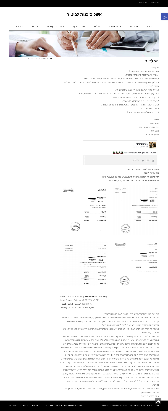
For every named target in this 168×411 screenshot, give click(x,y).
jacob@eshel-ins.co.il (71, 304)
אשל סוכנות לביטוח (84, 14)
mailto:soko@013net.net (95, 296)
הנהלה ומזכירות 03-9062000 (149, 2)
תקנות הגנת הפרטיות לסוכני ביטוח (114, 406)
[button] (164, 16)
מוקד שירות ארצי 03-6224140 (40, 58)
